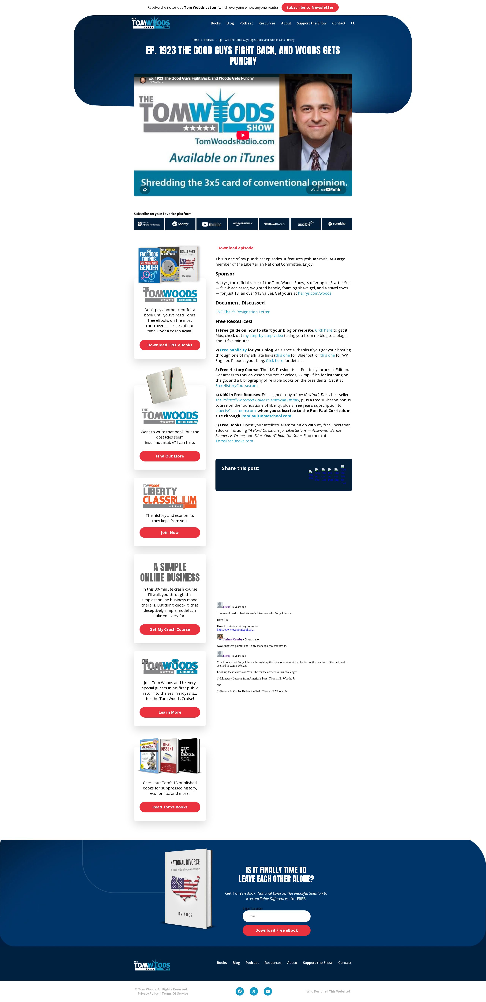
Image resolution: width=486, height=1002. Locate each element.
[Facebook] (240, 991)
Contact (339, 23)
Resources (267, 23)
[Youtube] (268, 991)
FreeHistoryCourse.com (236, 385)
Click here (323, 330)
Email (253, 908)
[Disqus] (283, 549)
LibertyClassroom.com (235, 410)
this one (282, 355)
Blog (230, 23)
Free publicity (233, 349)
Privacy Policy (147, 993)
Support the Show (312, 23)
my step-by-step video (263, 335)
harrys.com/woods (314, 293)
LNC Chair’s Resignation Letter (242, 311)
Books (216, 23)
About (286, 23)
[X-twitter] (254, 991)
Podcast (246, 23)
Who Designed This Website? (328, 991)
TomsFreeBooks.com (234, 440)
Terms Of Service (175, 993)
